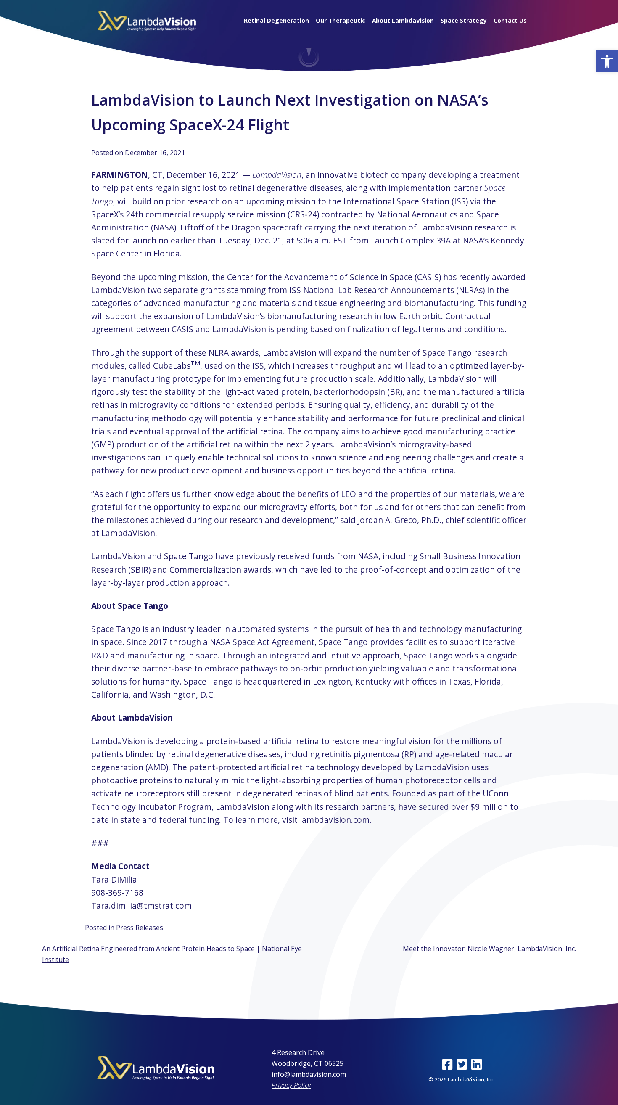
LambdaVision (276, 174)
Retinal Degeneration (276, 20)
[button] (607, 61)
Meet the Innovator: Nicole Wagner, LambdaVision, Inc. (489, 948)
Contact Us (510, 20)
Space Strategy (464, 20)
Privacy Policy (291, 1085)
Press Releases (139, 927)
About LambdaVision (403, 20)
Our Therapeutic (340, 20)
